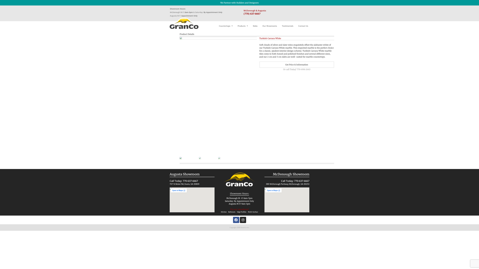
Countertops (224, 26)
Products (241, 26)
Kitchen (224, 212)
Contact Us (303, 26)
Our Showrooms (269, 26)
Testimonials (287, 26)
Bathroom (231, 212)
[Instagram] (243, 220)
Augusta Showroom (185, 174)
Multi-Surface (253, 212)
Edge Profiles (241, 212)
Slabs (255, 26)
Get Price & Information (296, 64)
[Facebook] (236, 220)
